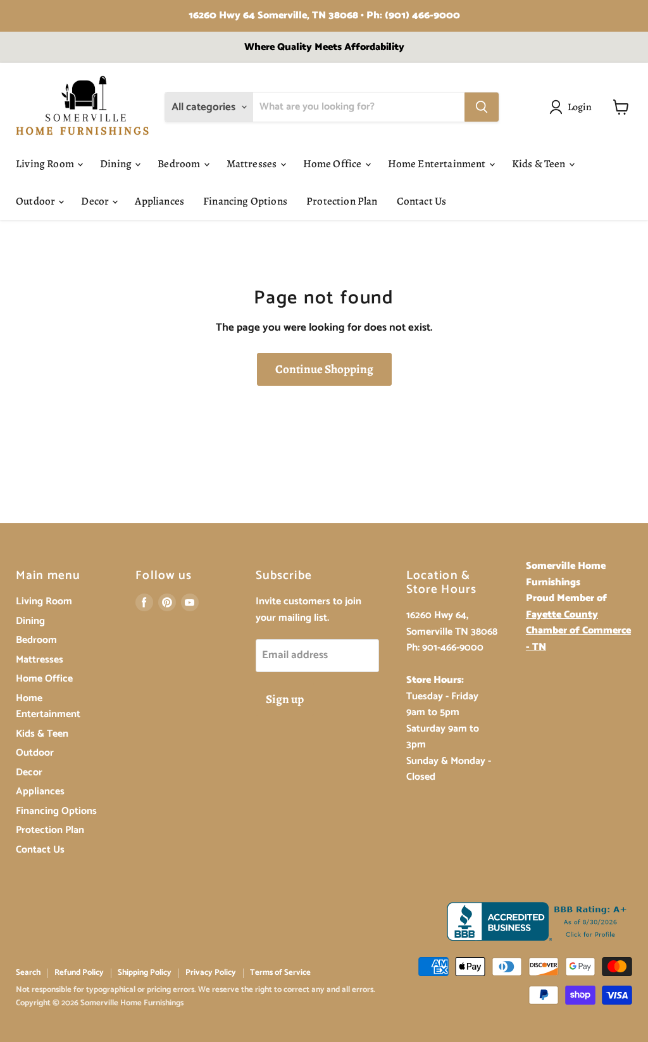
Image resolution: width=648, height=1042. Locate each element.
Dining (117, 163)
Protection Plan (342, 201)
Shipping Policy (144, 972)
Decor (96, 201)
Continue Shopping (324, 369)
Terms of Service (280, 972)
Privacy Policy (210, 972)
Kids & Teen (540, 163)
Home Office (333, 163)
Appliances (159, 201)
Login (580, 106)
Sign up (285, 699)
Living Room (46, 163)
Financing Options (245, 201)
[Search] (481, 107)
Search (28, 972)
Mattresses (253, 163)
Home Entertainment (438, 163)
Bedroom (180, 163)
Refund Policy (79, 972)
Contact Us (422, 201)
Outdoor (36, 201)
